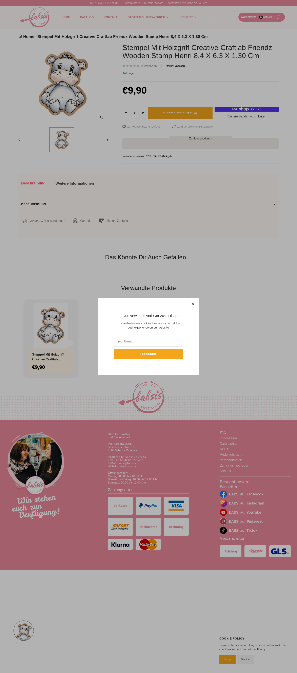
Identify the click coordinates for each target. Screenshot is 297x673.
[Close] (192, 303)
